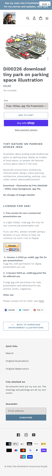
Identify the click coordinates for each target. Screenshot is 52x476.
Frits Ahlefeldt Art (20, 466)
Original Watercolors (17, 368)
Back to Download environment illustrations (26, 326)
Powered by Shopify (38, 466)
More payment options (26, 130)
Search (10, 353)
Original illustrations (17, 361)
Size (6, 100)
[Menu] (47, 18)
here (41, 301)
